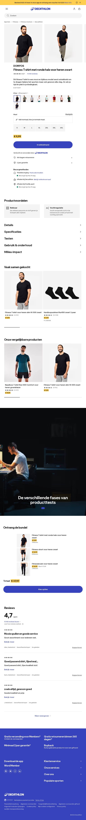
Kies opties (43, 589)
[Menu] (6, 8)
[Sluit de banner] (80, 2)
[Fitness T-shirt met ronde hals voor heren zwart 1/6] (23, 43)
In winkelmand (43, 145)
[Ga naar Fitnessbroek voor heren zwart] (23, 569)
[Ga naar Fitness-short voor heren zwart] (23, 555)
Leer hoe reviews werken (12, 624)
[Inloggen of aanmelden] (74, 8)
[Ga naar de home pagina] (40, 8)
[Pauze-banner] (76, 2)
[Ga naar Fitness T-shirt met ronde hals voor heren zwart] (23, 540)
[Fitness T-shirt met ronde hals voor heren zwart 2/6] (63, 43)
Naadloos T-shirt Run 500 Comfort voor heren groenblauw (21, 386)
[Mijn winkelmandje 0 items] (79, 8)
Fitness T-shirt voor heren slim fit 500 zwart (23, 312)
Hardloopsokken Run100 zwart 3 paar (60, 312)
